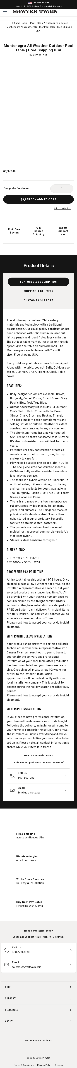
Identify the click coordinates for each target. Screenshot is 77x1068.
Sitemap (59, 1065)
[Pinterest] (38, 1031)
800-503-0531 (41, 2)
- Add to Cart (38, 199)
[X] (45, 1031)
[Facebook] (32, 1031)
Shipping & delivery (38, 291)
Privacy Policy (44, 1065)
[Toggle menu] (5, 11)
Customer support (38, 300)
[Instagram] (25, 1031)
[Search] (66, 11)
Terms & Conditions (23, 1065)
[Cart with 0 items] (73, 11)
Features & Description (38, 281)
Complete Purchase (16, 188)
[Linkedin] (52, 1031)
